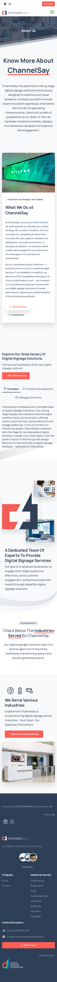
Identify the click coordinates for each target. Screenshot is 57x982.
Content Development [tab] (39, 389)
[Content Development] (28, 857)
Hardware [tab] (13, 389)
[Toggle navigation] (52, 12)
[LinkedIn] (5, 3)
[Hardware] (23, 857)
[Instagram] (9, 3)
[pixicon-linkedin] (5, 821)
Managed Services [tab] (30, 397)
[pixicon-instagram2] (12, 821)
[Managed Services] (33, 857)
